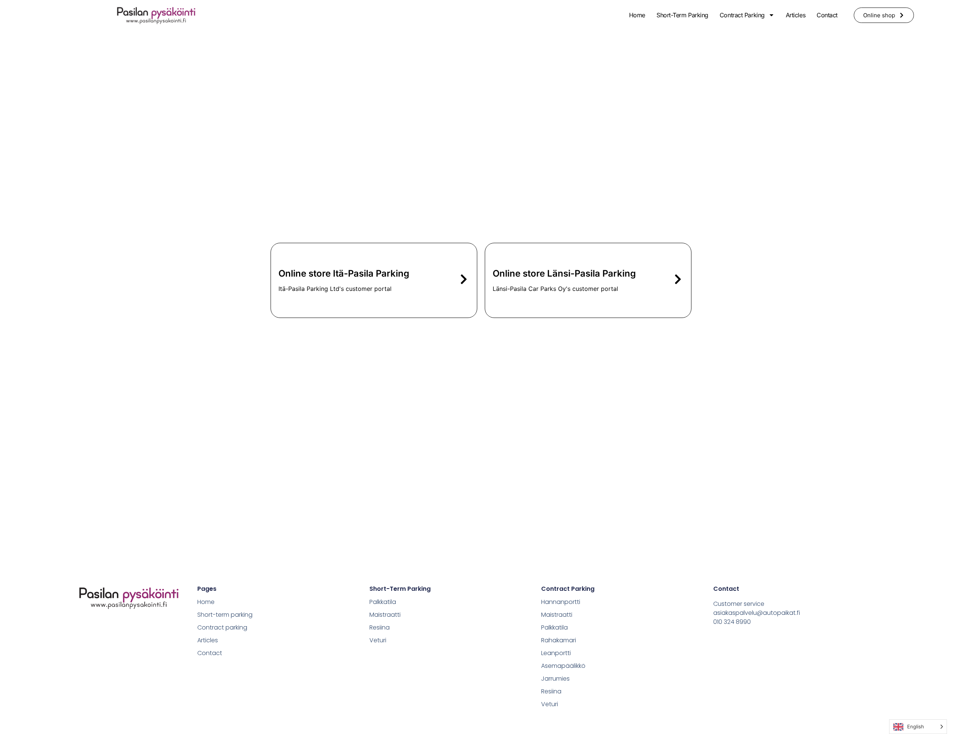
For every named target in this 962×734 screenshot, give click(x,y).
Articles (795, 15)
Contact (827, 15)
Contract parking (742, 15)
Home (637, 15)
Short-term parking (682, 15)
